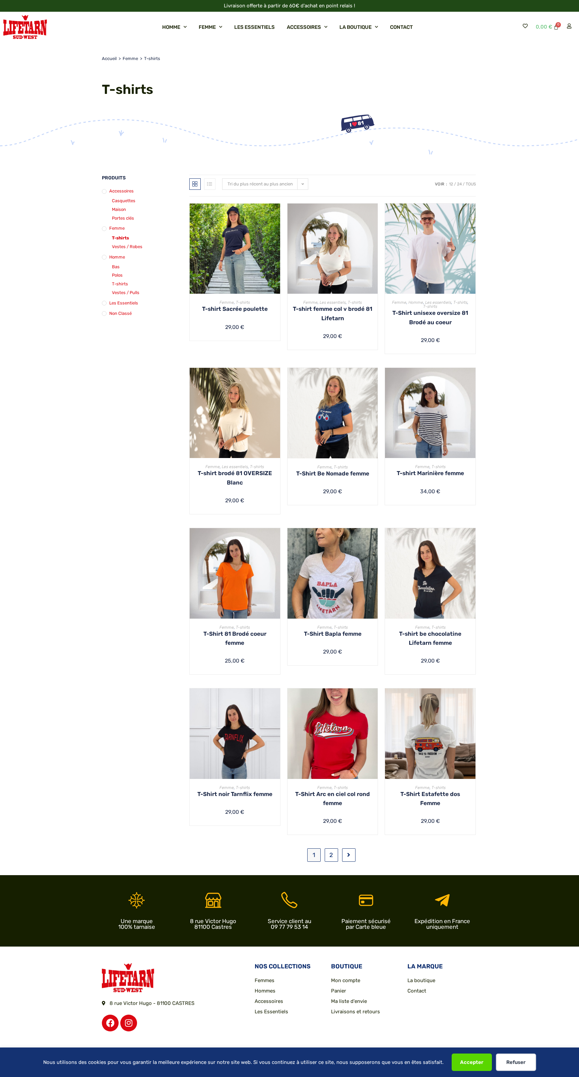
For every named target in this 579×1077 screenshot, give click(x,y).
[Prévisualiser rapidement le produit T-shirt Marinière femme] (472, 379)
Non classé (120, 313)
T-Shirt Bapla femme (333, 633)
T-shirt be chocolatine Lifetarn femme (430, 638)
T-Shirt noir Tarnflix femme (234, 794)
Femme (207, 27)
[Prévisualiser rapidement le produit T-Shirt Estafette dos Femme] (472, 700)
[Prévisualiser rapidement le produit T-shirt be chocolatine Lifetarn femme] (472, 540)
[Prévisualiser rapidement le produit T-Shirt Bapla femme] (374, 540)
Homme (171, 27)
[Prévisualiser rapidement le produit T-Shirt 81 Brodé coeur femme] (276, 540)
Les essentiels (254, 27)
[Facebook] (110, 1023)
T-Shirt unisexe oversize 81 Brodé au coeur (430, 317)
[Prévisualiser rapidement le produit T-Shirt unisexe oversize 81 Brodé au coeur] (472, 215)
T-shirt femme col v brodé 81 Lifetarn (332, 313)
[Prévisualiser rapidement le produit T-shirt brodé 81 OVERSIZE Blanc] (276, 379)
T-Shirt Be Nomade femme (332, 473)
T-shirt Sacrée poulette (235, 308)
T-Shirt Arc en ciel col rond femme (332, 798)
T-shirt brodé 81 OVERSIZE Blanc (235, 478)
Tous (471, 184)
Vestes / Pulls (125, 292)
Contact (401, 27)
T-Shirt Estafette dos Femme (430, 798)
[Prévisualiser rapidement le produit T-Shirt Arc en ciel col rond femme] (374, 700)
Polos (117, 275)
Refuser (516, 1062)
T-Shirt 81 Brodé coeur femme (234, 638)
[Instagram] (128, 1023)
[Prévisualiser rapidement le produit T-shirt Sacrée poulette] (276, 215)
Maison (119, 209)
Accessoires (304, 27)
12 (451, 184)
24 (459, 184)
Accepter (472, 1062)
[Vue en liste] (209, 184)
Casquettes (123, 200)
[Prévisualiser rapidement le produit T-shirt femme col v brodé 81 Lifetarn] (374, 215)
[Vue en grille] (195, 184)
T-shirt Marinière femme (430, 473)
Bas (116, 266)
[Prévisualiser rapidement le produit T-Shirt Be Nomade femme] (374, 379)
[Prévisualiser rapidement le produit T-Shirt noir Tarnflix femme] (276, 700)
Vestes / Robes (127, 246)
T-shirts (120, 237)
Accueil (109, 58)
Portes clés (123, 218)
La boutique (355, 27)
